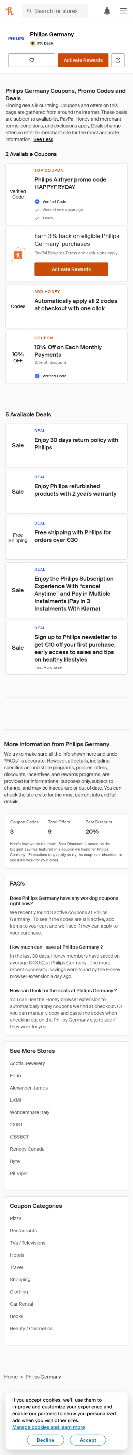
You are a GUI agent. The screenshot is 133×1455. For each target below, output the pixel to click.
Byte (15, 1161)
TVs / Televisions (27, 1243)
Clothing (19, 1292)
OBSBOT (19, 1137)
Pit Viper (19, 1173)
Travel (16, 1267)
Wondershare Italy (29, 1112)
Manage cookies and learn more (48, 1427)
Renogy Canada (27, 1149)
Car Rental (21, 1304)
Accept (88, 1440)
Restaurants (23, 1231)
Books (16, 1316)
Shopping (20, 1280)
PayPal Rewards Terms (55, 253)
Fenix (15, 1076)
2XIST (16, 1125)
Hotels (17, 1255)
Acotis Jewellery (27, 1063)
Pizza (15, 1218)
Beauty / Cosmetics (31, 1328)
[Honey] (9, 10)
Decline (45, 1440)
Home (11, 1377)
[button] (123, 11)
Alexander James (29, 1088)
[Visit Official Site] (118, 60)
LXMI (15, 1100)
